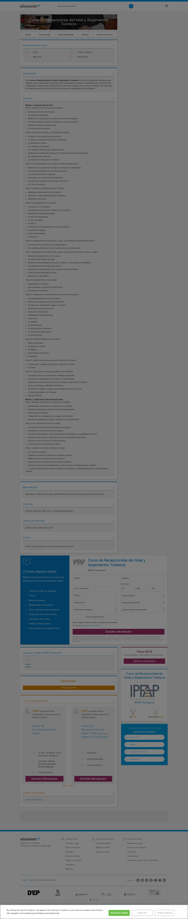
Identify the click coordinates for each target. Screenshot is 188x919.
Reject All (142, 913)
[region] (94, 912)
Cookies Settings (164, 913)
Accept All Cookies (119, 913)
